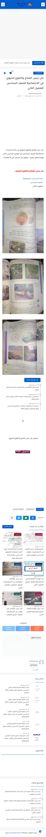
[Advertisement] (23, 34)
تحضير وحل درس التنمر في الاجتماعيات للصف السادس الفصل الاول (34, 552)
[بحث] (3, 4)
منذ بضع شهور (33, 385)
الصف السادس (36, 183)
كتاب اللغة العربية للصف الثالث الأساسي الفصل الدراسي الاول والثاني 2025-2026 (16, 714)
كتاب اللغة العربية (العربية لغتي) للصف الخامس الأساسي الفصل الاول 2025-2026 (16, 726)
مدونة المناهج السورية (13, 833)
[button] (33, 518)
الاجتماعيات (38, 73)
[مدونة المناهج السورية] (24, 4)
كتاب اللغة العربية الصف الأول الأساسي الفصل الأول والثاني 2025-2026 (17, 702)
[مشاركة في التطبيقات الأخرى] (12, 518)
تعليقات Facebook (23, 628)
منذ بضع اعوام (33, 403)
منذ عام (25, 721)
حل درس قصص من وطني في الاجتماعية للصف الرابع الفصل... (13, 612)
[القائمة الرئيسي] (43, 4)
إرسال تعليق (36, 638)
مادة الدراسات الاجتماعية (33, 179)
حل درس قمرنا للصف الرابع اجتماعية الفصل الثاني (35, 612)
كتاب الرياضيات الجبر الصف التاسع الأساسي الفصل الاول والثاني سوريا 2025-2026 (16, 738)
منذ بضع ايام (38, 546)
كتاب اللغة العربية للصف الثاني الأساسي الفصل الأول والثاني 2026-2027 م (17, 690)
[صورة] (37, 688)
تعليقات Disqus (8, 628)
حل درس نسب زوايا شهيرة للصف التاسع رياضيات (16, 63)
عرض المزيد (8, 526)
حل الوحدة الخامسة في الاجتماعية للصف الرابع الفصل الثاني (34, 582)
